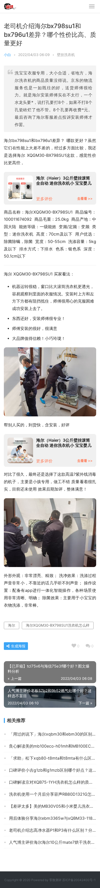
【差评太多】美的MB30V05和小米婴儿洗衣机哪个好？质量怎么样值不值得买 (52, 806)
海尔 (11, 625)
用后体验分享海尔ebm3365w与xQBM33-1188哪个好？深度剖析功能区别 (52, 818)
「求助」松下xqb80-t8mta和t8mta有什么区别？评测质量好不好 (52, 758)
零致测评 (55, 880)
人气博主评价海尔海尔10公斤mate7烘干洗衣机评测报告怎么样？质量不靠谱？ (52, 842)
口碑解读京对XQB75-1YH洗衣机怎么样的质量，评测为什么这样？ (52, 782)
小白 (7, 54)
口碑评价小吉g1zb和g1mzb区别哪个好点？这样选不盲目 (52, 770)
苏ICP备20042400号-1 (79, 880)
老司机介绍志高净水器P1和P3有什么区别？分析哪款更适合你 (52, 830)
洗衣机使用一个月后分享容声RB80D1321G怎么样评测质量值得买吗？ (52, 794)
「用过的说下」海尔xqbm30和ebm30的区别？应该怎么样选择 (52, 734)
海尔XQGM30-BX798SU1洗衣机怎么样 (57, 625)
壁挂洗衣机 (66, 54)
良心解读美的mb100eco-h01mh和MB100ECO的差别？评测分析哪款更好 (52, 746)
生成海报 (17, 646)
